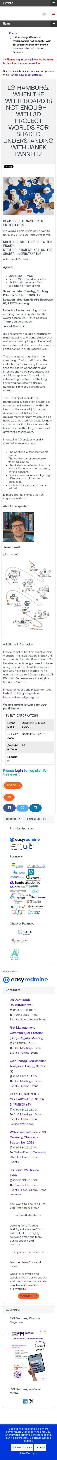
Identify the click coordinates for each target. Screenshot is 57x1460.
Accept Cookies (22, 1448)
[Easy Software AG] (26, 979)
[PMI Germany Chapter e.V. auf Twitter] (31, 1401)
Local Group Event (33, 1019)
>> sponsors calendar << (28, 1252)
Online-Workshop (22, 1124)
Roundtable (21, 1015)
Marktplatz (28, 1296)
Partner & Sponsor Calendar (26, 75)
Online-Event (29, 1053)
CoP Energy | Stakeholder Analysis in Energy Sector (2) (28, 1066)
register (33, 59)
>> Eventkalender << (28, 1215)
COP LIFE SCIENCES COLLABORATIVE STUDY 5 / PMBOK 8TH (27, 1099)
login (19, 771)
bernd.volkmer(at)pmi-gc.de (21, 697)
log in (19, 59)
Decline (40, 1448)
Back (9, 797)
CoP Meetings (23, 1048)
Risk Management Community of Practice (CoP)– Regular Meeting (26, 1033)
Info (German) (28, 1453)
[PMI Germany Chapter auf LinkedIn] (25, 1401)
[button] (28, 819)
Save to (11, 785)
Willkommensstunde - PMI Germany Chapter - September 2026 (28, 1137)
